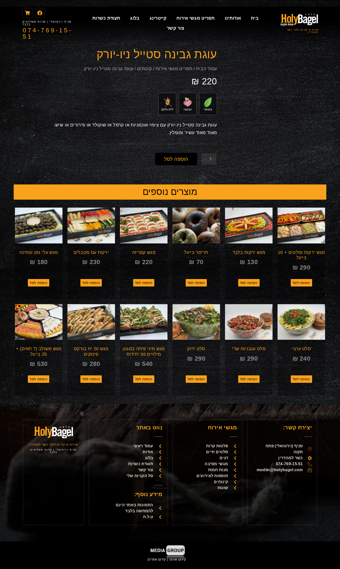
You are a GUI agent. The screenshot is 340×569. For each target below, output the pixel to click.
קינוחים (144, 68)
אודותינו (233, 18)
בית (255, 18)
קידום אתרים (157, 559)
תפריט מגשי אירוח (195, 18)
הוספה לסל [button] (301, 283)
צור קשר (175, 28)
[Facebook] (40, 13)
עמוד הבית (206, 68)
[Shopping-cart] (27, 13)
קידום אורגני (178, 559)
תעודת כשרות (106, 18)
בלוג (134, 18)
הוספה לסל (176, 159)
